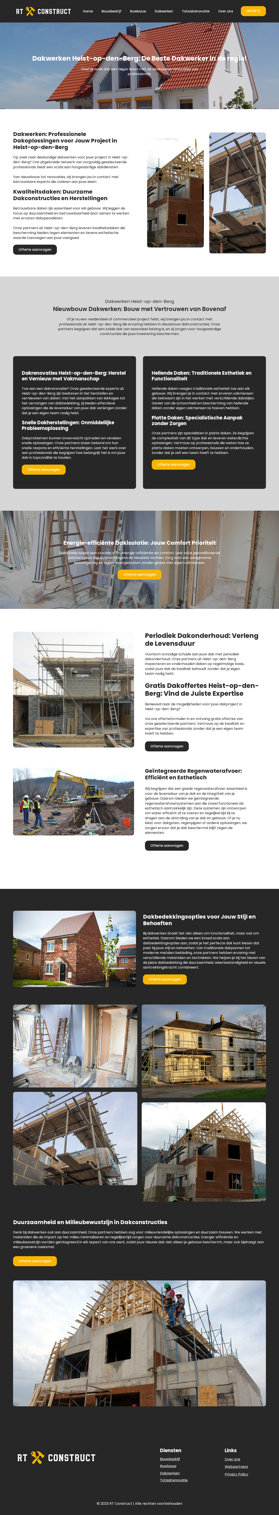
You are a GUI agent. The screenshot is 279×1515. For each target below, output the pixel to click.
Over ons (225, 11)
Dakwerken (164, 11)
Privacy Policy (236, 1474)
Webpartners (236, 1466)
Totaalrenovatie (195, 11)
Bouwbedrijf (111, 11)
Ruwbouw (138, 11)
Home (88, 11)
